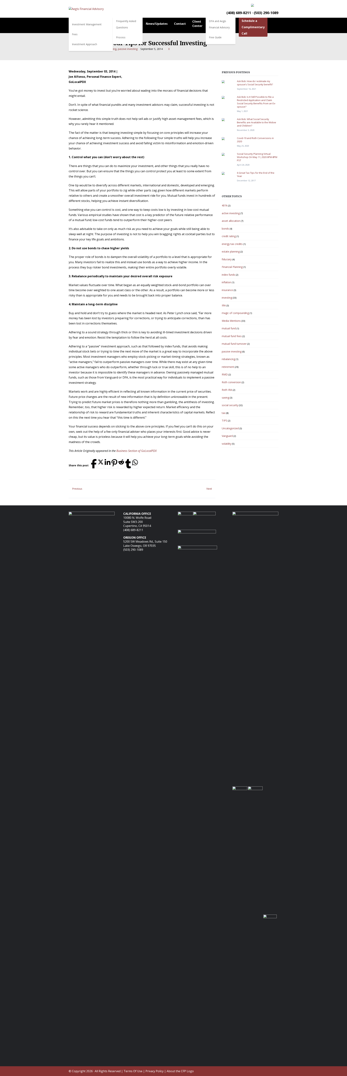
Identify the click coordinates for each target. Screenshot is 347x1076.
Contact (180, 24)
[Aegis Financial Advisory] (86, 9)
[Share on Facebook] (94, 463)
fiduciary (227, 259)
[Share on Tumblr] (128, 463)
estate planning (231, 251)
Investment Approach (84, 44)
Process (120, 37)
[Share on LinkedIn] (107, 462)
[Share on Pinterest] (114, 463)
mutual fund (229, 328)
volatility (226, 443)
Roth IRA (227, 390)
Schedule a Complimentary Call (253, 27)
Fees (75, 34)
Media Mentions (231, 320)
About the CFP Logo (180, 1071)
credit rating (229, 236)
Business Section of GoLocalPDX (136, 451)
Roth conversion (231, 382)
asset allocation (231, 221)
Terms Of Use (133, 1071)
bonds (225, 228)
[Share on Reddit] (121, 462)
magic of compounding (235, 313)
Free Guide (215, 37)
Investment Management (87, 24)
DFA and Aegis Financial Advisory (219, 24)
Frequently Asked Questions (126, 24)
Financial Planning (232, 267)
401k (224, 205)
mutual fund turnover (234, 343)
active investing (231, 213)
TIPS (224, 420)
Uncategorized (230, 428)
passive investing (128, 49)
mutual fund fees (232, 336)
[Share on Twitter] (101, 462)
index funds (228, 274)
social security (230, 405)
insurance (227, 290)
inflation (226, 282)
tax (223, 413)
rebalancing (228, 359)
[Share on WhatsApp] (135, 462)
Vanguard (227, 436)
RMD (225, 374)
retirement (228, 367)
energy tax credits (232, 244)
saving (225, 397)
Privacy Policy (154, 1071)
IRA (224, 305)
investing (227, 297)
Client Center (197, 24)
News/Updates (157, 24)
